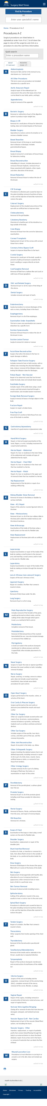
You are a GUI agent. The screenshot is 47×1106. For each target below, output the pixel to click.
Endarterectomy (16, 305)
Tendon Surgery (16, 922)
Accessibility (37, 1090)
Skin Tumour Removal (18, 887)
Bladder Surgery (16, 130)
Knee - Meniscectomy (18, 514)
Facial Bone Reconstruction (20, 352)
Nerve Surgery (16, 674)
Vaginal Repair (16, 995)
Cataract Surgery (17, 204)
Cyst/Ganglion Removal (19, 269)
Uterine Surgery (17, 976)
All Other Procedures (19, 79)
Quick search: (11, 52)
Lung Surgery (15, 598)
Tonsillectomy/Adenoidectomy (22, 950)
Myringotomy (16, 643)
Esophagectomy (16, 314)
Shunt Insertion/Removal (20, 849)
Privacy (20, 1090)
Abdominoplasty (17, 69)
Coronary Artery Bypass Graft (22, 248)
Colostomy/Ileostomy (18, 220)
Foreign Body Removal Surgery (22, 396)
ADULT (10, 64)
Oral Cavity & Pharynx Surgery (23, 703)
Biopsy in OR (15, 121)
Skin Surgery (15, 872)
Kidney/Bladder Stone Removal (22, 495)
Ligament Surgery (17, 582)
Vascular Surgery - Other (20, 1028)
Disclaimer (12, 1090)
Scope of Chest (16, 830)
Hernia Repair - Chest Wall (21, 462)
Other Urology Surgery (20, 766)
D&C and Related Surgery (21, 283)
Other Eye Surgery (18, 731)
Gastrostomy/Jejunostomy (21, 427)
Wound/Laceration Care (21, 1052)
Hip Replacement (17, 481)
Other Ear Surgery (18, 714)
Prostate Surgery (17, 792)
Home (6, 28)
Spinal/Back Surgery (18, 903)
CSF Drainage (15, 189)
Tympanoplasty (16, 959)
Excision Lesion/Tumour (19, 340)
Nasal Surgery (16, 662)
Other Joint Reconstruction (21, 743)
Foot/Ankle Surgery (17, 384)
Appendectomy (16, 100)
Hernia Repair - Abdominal (21, 450)
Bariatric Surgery (17, 112)
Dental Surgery (16, 293)
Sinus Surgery (15, 863)
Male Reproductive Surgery (22, 610)
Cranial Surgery (16, 255)
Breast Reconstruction (19, 161)
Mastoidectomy (17, 631)
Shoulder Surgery (17, 840)
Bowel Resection (16, 140)
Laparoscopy (15, 549)
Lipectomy (14, 591)
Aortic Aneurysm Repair (20, 88)
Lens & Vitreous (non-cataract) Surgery (25, 575)
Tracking (28, 1090)
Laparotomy (15, 563)
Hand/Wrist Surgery (18, 439)
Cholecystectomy (17, 213)
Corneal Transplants (18, 238)
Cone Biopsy (15, 229)
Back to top (39, 106)
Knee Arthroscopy (17, 526)
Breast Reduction (17, 175)
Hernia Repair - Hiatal (19, 472)
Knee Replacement (17, 535)
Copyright (6, 1094)
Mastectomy (16, 625)
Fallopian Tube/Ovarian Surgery (22, 361)
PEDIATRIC (23, 64)
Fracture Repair (16, 405)
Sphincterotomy (16, 894)
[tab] (10, 64)
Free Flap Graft (16, 412)
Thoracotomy (15, 931)
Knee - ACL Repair (17, 504)
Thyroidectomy (16, 941)
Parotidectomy (16, 783)
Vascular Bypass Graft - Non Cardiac (25, 1019)
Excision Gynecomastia (19, 330)
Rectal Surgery (16, 809)
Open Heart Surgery (19, 693)
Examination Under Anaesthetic (22, 321)
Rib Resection (16, 818)
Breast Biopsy (15, 151)
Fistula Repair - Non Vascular (21, 375)
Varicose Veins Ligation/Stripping (23, 1007)
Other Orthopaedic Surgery (21, 750)
